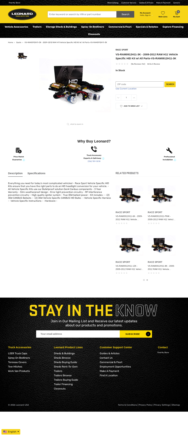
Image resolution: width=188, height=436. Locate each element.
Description (15, 173)
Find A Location (109, 375)
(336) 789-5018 (94, 161)
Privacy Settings (162, 405)
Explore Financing (173, 26)
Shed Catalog (112, 3)
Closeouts (94, 34)
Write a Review (153, 64)
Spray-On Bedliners (92, 26)
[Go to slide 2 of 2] (147, 280)
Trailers (37, 26)
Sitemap (176, 405)
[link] (129, 196)
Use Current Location (126, 88)
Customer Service (128, 3)
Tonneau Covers (17, 362)
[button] (91, 14)
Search (170, 84)
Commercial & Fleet (120, 26)
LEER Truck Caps (17, 353)
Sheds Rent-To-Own (66, 366)
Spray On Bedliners (19, 358)
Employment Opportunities (115, 366)
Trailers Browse (63, 375)
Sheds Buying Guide (65, 362)
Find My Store (14, 3)
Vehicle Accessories (16, 26)
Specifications (36, 173)
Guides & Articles (146, 3)
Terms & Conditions (127, 405)
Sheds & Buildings (64, 353)
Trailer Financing (63, 384)
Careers (176, 3)
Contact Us (106, 358)
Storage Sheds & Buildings (61, 26)
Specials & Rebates (147, 26)
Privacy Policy (145, 405)
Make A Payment (163, 3)
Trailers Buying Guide (66, 380)
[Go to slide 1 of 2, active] (144, 280)
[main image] (75, 85)
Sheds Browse (62, 358)
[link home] (22, 14)
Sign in (148, 15)
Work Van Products (19, 371)
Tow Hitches (15, 366)
